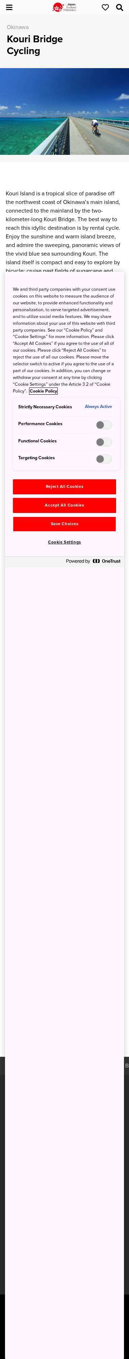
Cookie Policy (43, 391)
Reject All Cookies (64, 486)
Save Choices (64, 524)
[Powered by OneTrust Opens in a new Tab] (93, 563)
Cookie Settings (64, 542)
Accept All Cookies (64, 505)
